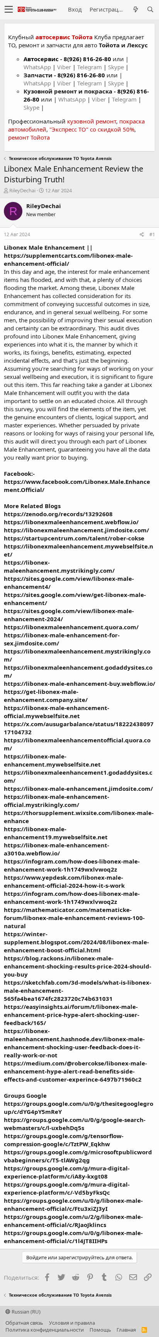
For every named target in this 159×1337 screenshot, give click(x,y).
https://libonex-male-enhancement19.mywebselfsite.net (56, 833)
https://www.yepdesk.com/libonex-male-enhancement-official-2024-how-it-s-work (64, 881)
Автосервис (41, 59)
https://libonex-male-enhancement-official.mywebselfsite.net (56, 712)
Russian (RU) (25, 1311)
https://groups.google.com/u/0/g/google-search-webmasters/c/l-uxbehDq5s (74, 1124)
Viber (64, 67)
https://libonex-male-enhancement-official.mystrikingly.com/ (56, 801)
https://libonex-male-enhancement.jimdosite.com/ (78, 788)
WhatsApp (38, 67)
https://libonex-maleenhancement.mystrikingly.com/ (59, 566)
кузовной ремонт (91, 121)
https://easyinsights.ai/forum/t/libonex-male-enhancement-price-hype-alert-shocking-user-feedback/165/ (71, 1015)
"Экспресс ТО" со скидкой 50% (91, 129)
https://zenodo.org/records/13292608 (58, 514)
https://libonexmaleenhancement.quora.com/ (71, 627)
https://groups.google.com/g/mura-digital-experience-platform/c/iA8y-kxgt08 (67, 1172)
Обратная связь (24, 1322)
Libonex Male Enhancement (44, 247)
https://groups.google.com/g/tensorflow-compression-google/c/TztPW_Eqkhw (63, 1140)
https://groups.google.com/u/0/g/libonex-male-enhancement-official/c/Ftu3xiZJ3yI (73, 1204)
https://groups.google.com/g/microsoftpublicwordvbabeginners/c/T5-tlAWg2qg (78, 1156)
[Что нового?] (135, 9)
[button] (9, 9)
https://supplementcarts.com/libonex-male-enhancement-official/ (68, 259)
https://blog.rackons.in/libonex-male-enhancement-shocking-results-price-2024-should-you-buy (77, 966)
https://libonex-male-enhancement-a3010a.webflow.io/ (56, 849)
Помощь (100, 1329)
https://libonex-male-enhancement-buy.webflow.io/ (79, 683)
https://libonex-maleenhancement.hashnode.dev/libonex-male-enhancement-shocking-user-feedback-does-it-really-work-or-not (74, 1043)
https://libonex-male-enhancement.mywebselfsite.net (52, 760)
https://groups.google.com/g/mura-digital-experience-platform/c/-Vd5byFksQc (67, 1188)
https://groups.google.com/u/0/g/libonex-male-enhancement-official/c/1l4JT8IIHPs (73, 1237)
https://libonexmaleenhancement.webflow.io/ (71, 522)
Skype (116, 67)
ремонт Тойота (29, 137)
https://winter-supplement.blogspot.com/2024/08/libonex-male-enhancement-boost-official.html (76, 942)
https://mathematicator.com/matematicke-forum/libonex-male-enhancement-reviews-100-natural (74, 918)
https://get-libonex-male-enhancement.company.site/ (46, 696)
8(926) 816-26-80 (87, 59)
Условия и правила (72, 1322)
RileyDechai (22, 190)
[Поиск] (150, 9)
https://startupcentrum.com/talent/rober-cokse (74, 538)
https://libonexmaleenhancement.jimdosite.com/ (76, 530)
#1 (152, 234)
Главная (126, 1329)
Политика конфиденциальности (44, 1329)
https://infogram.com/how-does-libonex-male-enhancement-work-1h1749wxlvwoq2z (72, 865)
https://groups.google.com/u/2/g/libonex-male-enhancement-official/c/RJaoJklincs (73, 1221)
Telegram (90, 67)
